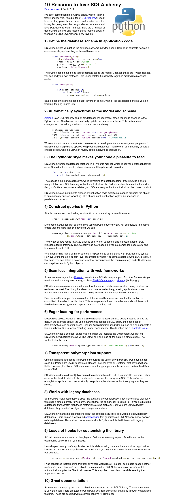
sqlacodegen (92, 417)
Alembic (48, 118)
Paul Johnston (52, 9)
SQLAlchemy (89, 18)
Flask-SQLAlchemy (102, 280)
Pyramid (78, 277)
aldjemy (121, 280)
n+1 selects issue (138, 328)
